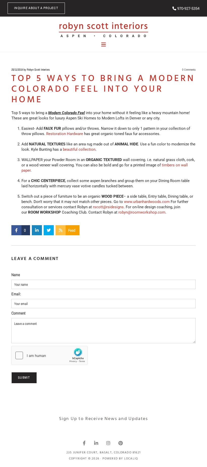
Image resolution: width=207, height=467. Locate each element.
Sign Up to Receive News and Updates (103, 419)
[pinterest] (120, 443)
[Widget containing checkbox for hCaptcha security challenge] (49, 355)
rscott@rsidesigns (108, 207)
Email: (16, 294)
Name (15, 274)
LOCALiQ (131, 458)
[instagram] (108, 443)
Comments (189, 70)
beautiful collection (79, 149)
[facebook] (84, 443)
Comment (18, 313)
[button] (36, 8)
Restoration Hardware (64, 134)
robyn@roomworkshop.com (141, 212)
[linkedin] (96, 443)
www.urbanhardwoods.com (147, 201)
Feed (71, 230)
